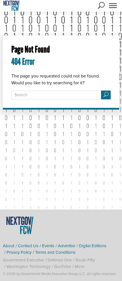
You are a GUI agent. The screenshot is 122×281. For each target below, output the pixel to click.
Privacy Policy (19, 252)
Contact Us (28, 246)
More (79, 266)
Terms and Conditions (55, 252)
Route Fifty (85, 260)
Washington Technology (29, 266)
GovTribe (62, 266)
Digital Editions (92, 246)
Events (48, 246)
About (8, 246)
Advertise (66, 246)
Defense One (60, 260)
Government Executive (23, 260)
